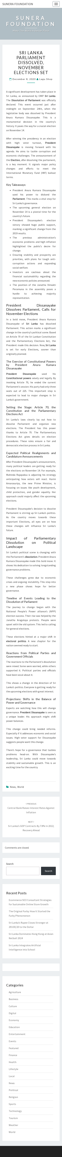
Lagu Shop (46, 79)
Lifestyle (13, 1069)
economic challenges (18, 155)
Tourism (13, 1118)
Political (13, 1090)
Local (12, 1076)
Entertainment (17, 1034)
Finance (13, 1055)
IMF (44, 172)
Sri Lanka (11, 95)
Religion (13, 1097)
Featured (13, 1048)
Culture (13, 1006)
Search (10, 863)
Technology (15, 1111)
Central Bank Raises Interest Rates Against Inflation (31, 808)
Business (13, 999)
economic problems (24, 241)
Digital (12, 1013)
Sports (12, 1104)
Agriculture (15, 992)
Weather (13, 1125)
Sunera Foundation (17, 4)
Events (12, 1041)
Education (14, 1027)
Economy (14, 1020)
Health (12, 1062)
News (13, 786)
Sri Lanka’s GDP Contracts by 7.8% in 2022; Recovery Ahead (31, 826)
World (20, 786)
